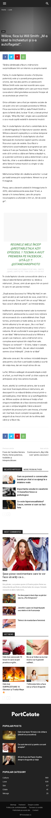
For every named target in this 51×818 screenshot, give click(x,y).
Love (10, 10)
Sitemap (13, 805)
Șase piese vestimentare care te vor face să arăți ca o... (24, 575)
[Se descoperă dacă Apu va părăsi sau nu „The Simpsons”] (9, 598)
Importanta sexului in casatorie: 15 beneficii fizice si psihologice (32, 492)
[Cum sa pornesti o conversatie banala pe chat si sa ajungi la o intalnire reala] (9, 479)
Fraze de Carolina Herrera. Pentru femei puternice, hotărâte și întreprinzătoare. (14, 456)
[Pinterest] (17, 57)
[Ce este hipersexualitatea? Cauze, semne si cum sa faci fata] (9, 504)
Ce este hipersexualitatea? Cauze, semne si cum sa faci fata (31, 504)
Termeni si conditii (36, 807)
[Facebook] (5, 57)
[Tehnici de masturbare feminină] (9, 623)
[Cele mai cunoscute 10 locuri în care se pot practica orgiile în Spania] (14, 647)
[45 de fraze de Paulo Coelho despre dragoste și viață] (9, 760)
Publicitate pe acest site (21, 810)
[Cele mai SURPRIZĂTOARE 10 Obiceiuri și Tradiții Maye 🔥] (14, 674)
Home (3, 10)
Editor (5, 581)
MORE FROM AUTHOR (33, 470)
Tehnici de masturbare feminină (31, 620)
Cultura (5, 654)
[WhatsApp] (23, 57)
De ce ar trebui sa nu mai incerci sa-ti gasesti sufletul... (37, 660)
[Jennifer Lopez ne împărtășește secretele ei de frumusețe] (9, 611)
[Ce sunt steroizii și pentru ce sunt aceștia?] (9, 747)
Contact (35, 810)
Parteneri (22, 805)
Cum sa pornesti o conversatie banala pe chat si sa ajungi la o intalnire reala (32, 479)
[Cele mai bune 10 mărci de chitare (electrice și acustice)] (9, 735)
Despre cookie (33, 805)
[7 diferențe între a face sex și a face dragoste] (38, 674)
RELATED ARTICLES (12, 470)
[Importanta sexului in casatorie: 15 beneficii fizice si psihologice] (9, 492)
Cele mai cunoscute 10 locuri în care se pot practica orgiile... (12, 660)
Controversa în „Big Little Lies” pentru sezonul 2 (37, 453)
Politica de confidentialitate (16, 807)
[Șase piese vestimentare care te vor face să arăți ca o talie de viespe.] (25, 554)
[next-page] (8, 514)
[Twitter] (11, 57)
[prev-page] (4, 514)
